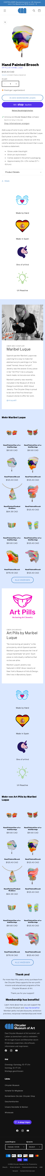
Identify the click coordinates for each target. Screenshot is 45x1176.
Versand (4, 75)
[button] (4, 10)
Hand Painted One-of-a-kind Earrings (12, 446)
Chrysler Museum (12, 1085)
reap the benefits (31, 1008)
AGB (41, 1167)
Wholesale (9, 1112)
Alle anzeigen (22, 580)
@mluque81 (11, 400)
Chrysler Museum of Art (21, 1164)
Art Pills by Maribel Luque (12, 68)
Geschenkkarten (12, 1101)
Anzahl (4, 79)
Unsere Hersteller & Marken (16, 1107)
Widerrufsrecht (15, 1167)
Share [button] (7, 181)
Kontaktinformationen (27, 1171)
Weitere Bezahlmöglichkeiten (22, 110)
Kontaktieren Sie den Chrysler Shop (20, 1096)
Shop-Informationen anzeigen (16, 123)
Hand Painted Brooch (12, 477)
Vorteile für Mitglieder (14, 1091)
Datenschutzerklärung (29, 1167)
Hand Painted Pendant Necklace (12, 507)
